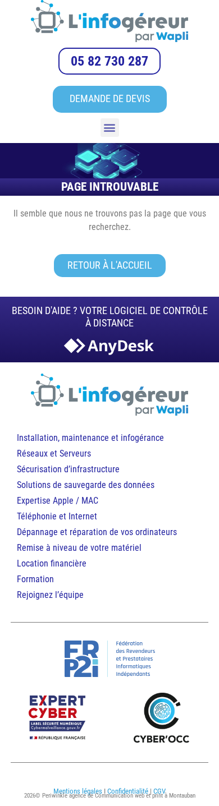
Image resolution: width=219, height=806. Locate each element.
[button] (110, 127)
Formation (35, 579)
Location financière (51, 563)
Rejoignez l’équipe (50, 594)
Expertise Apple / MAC (57, 500)
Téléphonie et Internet (57, 516)
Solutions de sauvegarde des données (87, 485)
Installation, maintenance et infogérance (90, 437)
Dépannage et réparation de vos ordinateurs (97, 532)
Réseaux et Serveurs (54, 453)
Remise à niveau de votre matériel (79, 547)
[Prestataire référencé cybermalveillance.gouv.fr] (57, 717)
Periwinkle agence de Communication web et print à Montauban (118, 795)
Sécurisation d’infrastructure (68, 469)
